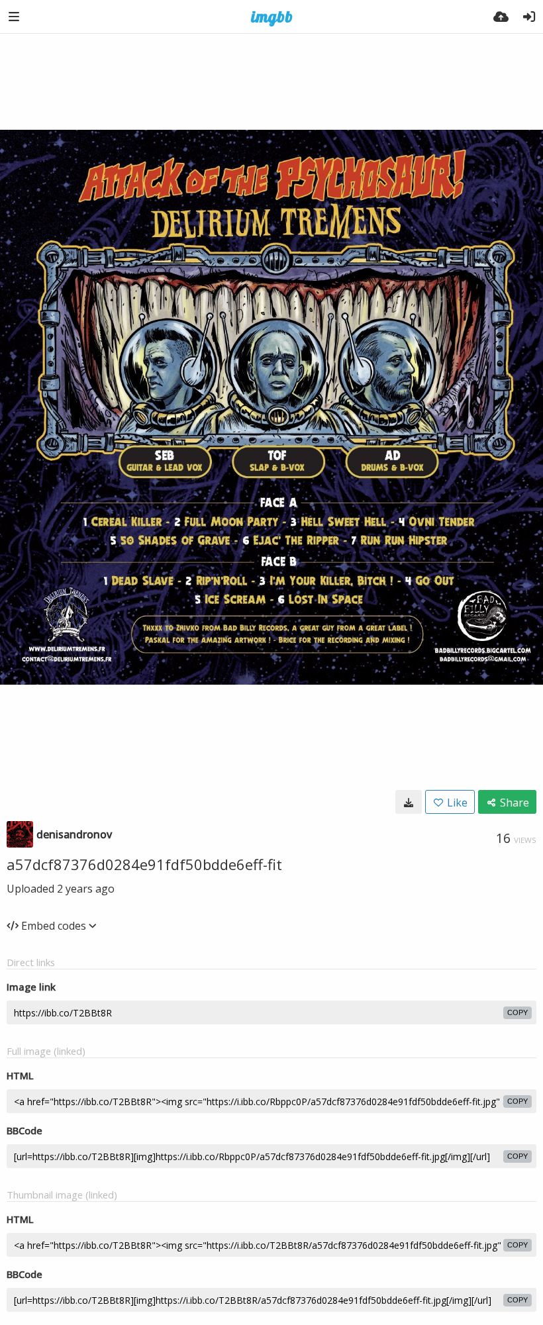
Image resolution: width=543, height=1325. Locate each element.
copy (517, 1012)
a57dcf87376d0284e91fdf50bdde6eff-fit (144, 864)
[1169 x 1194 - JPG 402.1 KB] (408, 802)
